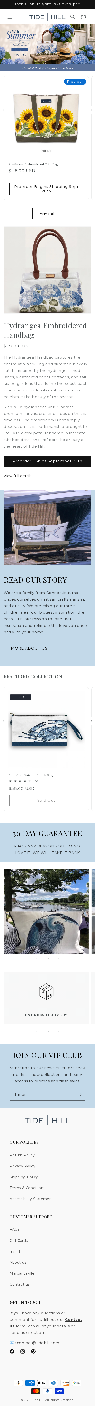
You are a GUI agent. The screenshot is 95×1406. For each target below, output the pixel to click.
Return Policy (22, 1155)
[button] (9, 16)
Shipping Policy (24, 1177)
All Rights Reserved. (59, 1400)
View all (48, 213)
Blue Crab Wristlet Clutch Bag (31, 775)
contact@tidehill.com (38, 1342)
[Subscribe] (79, 1095)
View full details (18, 476)
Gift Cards (19, 1240)
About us (18, 1262)
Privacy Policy (22, 1166)
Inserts (16, 1251)
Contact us (20, 1284)
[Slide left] (3, 110)
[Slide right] (91, 110)
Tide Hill (38, 1400)
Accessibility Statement (31, 1199)
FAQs (14, 1229)
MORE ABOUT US (29, 648)
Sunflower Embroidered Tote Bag (33, 164)
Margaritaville (22, 1273)
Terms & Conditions (27, 1188)
